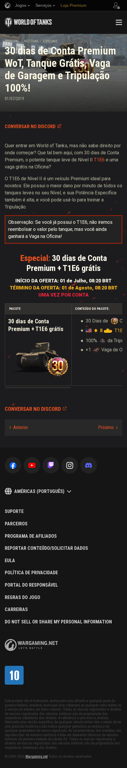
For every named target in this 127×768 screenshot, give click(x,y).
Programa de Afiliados (31, 536)
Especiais (50, 41)
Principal (12, 41)
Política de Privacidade (31, 572)
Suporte (14, 511)
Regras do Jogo (22, 597)
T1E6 (99, 160)
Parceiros (16, 524)
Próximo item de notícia (108, 428)
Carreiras (16, 609)
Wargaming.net (36, 756)
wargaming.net (31, 645)
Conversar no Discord (30, 126)
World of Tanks (28, 22)
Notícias (31, 41)
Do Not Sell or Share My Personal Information (58, 622)
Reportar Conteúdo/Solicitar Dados (46, 548)
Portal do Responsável (31, 585)
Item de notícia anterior (18, 428)
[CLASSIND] (14, 675)
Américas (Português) (39, 491)
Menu (118, 22)
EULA (10, 560)
